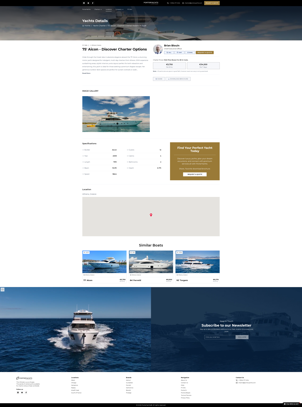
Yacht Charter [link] (99, 25)
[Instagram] (22, 392)
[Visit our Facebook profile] (92, 3)
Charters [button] (97, 9)
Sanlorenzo (129, 388)
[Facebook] (26, 392)
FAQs (182, 385)
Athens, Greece (96, 45)
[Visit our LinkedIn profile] (83, 3)
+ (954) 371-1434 (243, 380)
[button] (291, 404)
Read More (86, 73)
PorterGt (184, 390)
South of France (76, 393)
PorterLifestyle (185, 393)
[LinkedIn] (18, 392)
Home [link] (87, 25)
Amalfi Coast (75, 390)
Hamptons (74, 385)
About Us (184, 380)
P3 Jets (129, 9)
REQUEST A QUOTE (212, 3)
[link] (126, 25)
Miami (73, 380)
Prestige (128, 393)
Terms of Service (186, 395)
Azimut (128, 380)
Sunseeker (129, 382)
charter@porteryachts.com (247, 382)
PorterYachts (86, 9)
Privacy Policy (185, 398)
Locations (109, 9)
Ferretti (128, 385)
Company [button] (119, 9)
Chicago (73, 382)
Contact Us (184, 382)
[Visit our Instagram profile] (88, 3)
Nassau (73, 388)
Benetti (128, 390)
